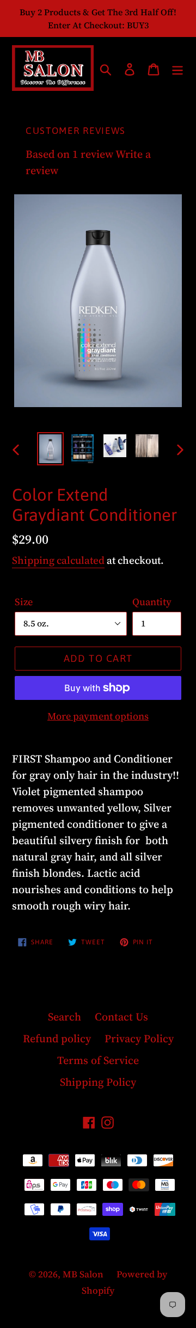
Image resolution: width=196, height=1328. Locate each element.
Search (64, 1016)
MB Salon (84, 1274)
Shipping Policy (98, 1082)
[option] (50, 448)
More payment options (98, 716)
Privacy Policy (139, 1038)
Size (24, 601)
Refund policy (57, 1038)
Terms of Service (98, 1060)
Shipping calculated (58, 560)
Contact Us (121, 1016)
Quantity (151, 601)
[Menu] (177, 68)
